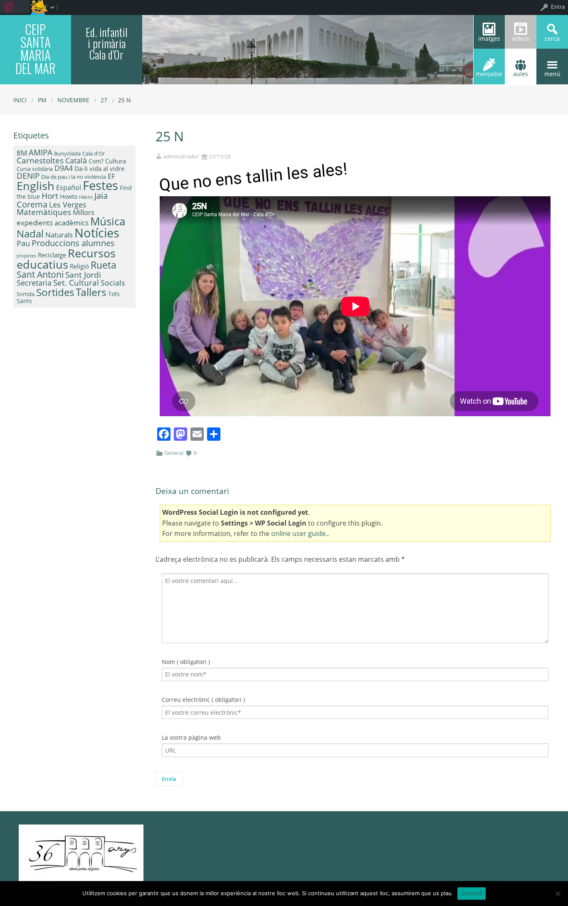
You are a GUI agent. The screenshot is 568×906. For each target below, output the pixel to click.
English (35, 185)
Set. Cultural (76, 282)
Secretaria (34, 283)
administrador (181, 156)
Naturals (59, 234)
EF (111, 176)
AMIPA (40, 152)
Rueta (103, 265)
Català (76, 160)
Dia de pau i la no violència (73, 176)
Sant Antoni (40, 274)
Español (68, 187)
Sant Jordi (83, 274)
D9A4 (63, 168)
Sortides (55, 292)
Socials (113, 283)
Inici (20, 100)
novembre (73, 100)
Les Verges (67, 205)
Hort (50, 195)
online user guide (298, 533)
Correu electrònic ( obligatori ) (203, 700)
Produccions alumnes (73, 243)
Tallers (91, 292)
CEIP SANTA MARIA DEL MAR (35, 49)
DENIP (28, 175)
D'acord (472, 893)
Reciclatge (52, 255)
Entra (558, 6)
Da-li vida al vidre (99, 168)
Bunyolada (67, 153)
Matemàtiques (44, 212)
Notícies (96, 233)
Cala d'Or (93, 153)
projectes (26, 256)
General (173, 453)
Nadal (30, 233)
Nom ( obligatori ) (186, 662)
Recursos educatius (66, 258)
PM (42, 100)
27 (104, 100)
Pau (23, 243)
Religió (79, 266)
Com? (96, 161)
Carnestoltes (40, 160)
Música (107, 221)
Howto (68, 196)
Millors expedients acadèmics (55, 217)
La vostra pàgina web (191, 737)
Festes (100, 185)
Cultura (115, 161)
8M (22, 153)
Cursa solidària (35, 169)
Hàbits (86, 197)
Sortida (26, 294)
